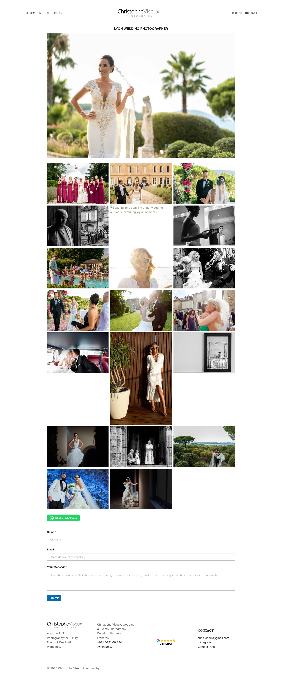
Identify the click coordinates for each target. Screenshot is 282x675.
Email (51, 549)
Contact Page (207, 646)
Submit (54, 598)
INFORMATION (33, 13)
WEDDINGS (53, 13)
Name (51, 532)
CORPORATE (236, 13)
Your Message (57, 567)
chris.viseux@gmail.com (213, 638)
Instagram (204, 642)
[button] (78, 183)
